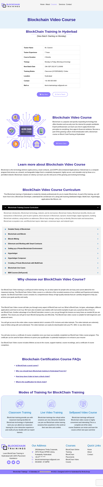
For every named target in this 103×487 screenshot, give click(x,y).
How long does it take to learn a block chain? (33, 376)
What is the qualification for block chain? (31, 382)
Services (62, 4)
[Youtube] (18, 462)
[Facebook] (9, 462)
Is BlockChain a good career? (27, 365)
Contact (69, 4)
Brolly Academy (45, 472)
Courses (54, 4)
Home (42, 4)
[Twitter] (13, 462)
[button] (51, 365)
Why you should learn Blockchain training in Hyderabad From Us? (41, 371)
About (48, 4)
